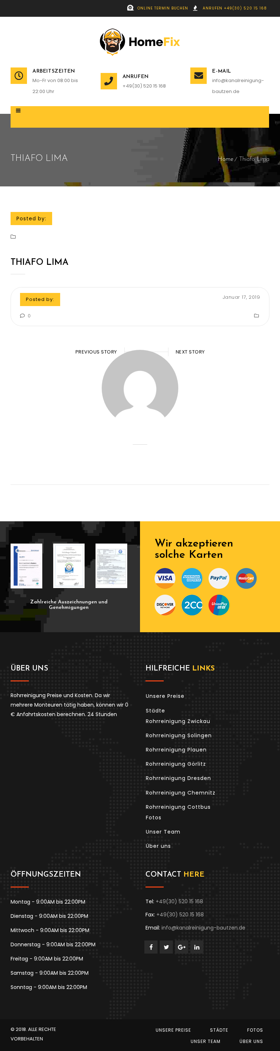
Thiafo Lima (40, 262)
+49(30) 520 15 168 (144, 85)
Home (225, 159)
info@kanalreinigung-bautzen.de (238, 86)
